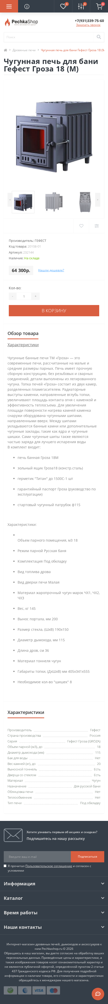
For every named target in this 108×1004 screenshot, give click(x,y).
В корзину (54, 311)
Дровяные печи (24, 50)
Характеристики (23, 344)
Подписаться (87, 856)
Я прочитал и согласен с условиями (49, 868)
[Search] (98, 37)
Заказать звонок (88, 25)
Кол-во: (15, 288)
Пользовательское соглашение (48, 866)
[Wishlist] (81, 226)
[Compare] (96, 226)
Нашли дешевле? (51, 270)
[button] (89, 20)
